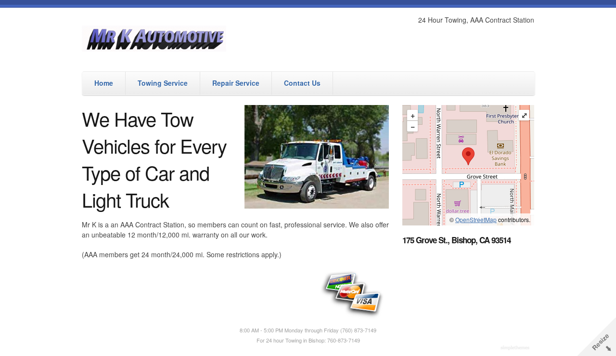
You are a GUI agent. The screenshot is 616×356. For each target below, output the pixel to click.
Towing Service (163, 83)
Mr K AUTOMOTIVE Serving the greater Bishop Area (209, 38)
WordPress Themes (516, 348)
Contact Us (302, 83)
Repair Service (235, 83)
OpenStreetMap (476, 219)
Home (103, 83)
